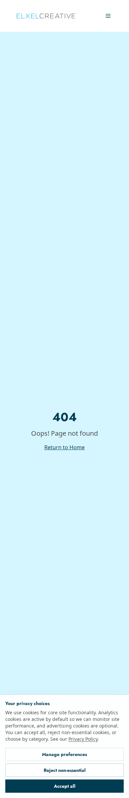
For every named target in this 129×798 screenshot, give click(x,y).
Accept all (64, 786)
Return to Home (64, 447)
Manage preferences (64, 754)
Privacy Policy (18, 739)
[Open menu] (108, 16)
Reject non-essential (65, 770)
